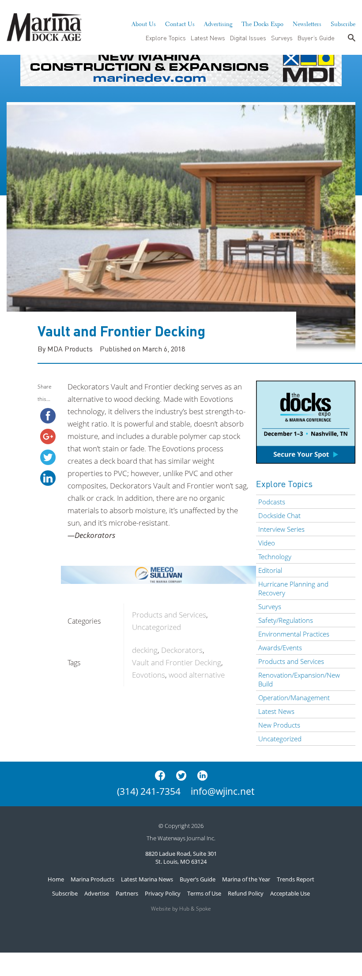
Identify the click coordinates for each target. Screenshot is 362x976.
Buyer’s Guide (316, 38)
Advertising (218, 23)
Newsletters (307, 23)
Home (56, 879)
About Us (144, 23)
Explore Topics (166, 38)
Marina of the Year (246, 879)
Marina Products (92, 879)
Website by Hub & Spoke (181, 908)
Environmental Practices (293, 633)
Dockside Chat (279, 515)
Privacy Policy (163, 893)
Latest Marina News (147, 879)
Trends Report (295, 879)
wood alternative (197, 675)
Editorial (270, 570)
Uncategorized (156, 627)
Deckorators (182, 650)
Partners (127, 893)
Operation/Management (294, 697)
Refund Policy (246, 893)
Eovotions (148, 675)
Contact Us (180, 23)
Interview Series (281, 529)
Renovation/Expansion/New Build (299, 679)
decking (145, 650)
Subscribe (343, 23)
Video (266, 542)
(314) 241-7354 (149, 791)
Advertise (96, 893)
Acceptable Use (290, 893)
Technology (274, 556)
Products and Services (169, 615)
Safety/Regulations (285, 620)
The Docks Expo (262, 23)
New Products (279, 725)
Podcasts (271, 501)
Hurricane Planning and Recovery (293, 588)
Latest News (208, 38)
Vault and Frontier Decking (176, 662)
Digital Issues (248, 38)
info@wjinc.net (222, 791)
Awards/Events (280, 647)
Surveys (282, 38)
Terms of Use (204, 893)
